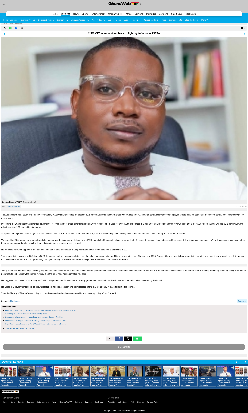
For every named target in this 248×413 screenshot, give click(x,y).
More (203, 20)
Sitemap (140, 402)
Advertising (122, 402)
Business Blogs (114, 20)
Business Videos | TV (80, 20)
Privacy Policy (152, 402)
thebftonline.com (14, 206)
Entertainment (98, 14)
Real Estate (190, 14)
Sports (85, 14)
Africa (128, 14)
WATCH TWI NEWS (14, 362)
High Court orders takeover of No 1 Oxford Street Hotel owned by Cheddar (35, 324)
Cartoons (163, 14)
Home (55, 14)
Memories (151, 14)
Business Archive (28, 20)
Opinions (139, 14)
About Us (111, 402)
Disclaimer (242, 301)
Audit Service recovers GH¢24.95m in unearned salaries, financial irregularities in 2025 (40, 310)
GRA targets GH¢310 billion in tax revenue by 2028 (26, 314)
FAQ (132, 402)
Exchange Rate (175, 20)
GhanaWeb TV (115, 14)
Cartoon (88, 402)
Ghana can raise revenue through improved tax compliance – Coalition (34, 317)
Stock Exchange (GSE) (194, 20)
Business (65, 13)
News (76, 14)
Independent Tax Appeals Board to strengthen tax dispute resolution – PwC (35, 320)
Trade (163, 20)
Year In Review (98, 20)
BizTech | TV (62, 20)
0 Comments (124, 347)
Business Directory (46, 20)
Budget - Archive (151, 20)
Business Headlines (132, 20)
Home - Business (10, 20)
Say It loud (99, 402)
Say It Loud (176, 14)
